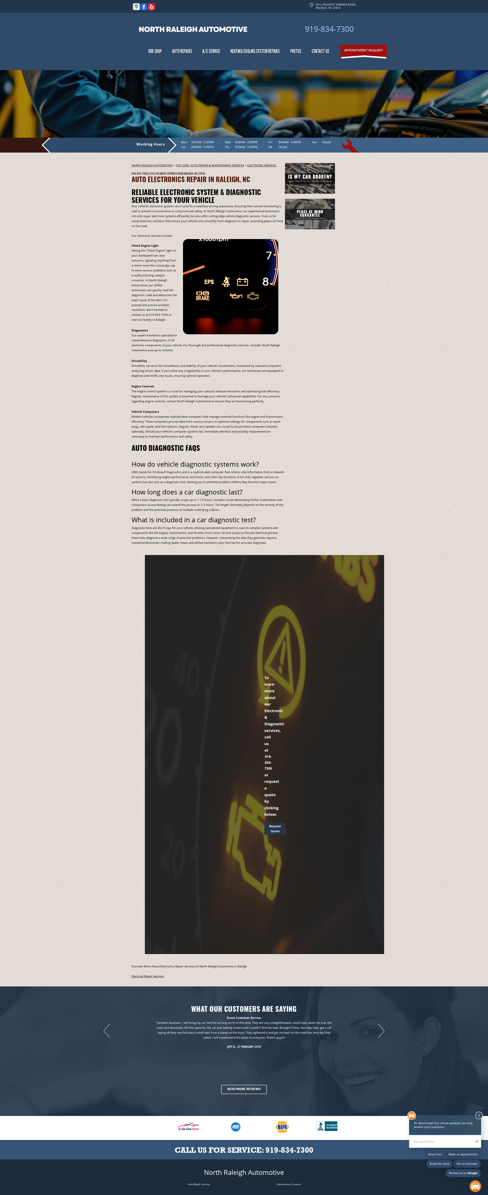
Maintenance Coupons (289, 1184)
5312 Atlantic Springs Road (166, 173)
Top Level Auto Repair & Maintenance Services (210, 165)
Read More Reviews (244, 1089)
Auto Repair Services (199, 1184)
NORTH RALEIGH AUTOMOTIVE (152, 165)
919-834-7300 (329, 29)
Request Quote (275, 828)
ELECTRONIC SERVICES (261, 165)
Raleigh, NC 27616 (194, 173)
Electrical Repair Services (148, 976)
